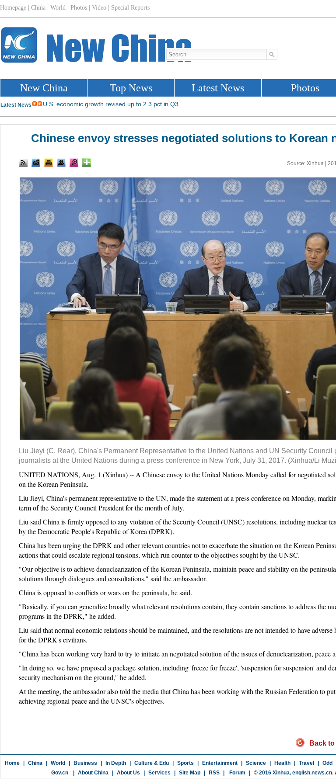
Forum (236, 773)
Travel (306, 763)
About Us (128, 773)
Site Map (189, 773)
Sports (185, 763)
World (58, 763)
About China (93, 773)
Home (12, 763)
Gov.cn (59, 773)
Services (159, 773)
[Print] (48, 162)
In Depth (115, 763)
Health (282, 763)
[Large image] (74, 162)
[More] (86, 162)
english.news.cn (312, 773)
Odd (327, 763)
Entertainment (220, 763)
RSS (214, 773)
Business (85, 763)
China (35, 763)
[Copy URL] (61, 162)
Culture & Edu (151, 763)
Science (256, 763)
